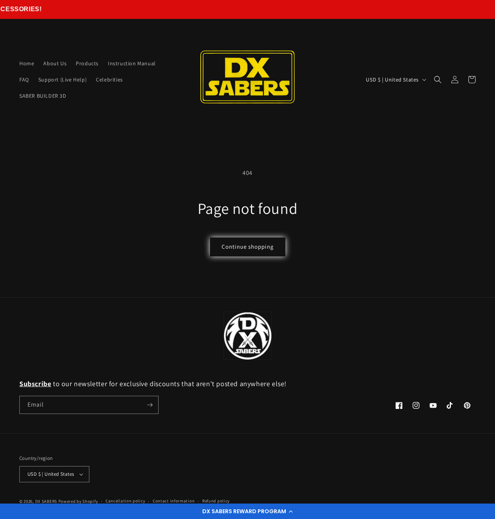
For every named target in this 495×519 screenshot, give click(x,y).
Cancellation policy (125, 501)
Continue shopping (248, 246)
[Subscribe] (149, 405)
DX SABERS (46, 501)
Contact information (174, 501)
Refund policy (216, 501)
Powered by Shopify (78, 501)
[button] (247, 511)
